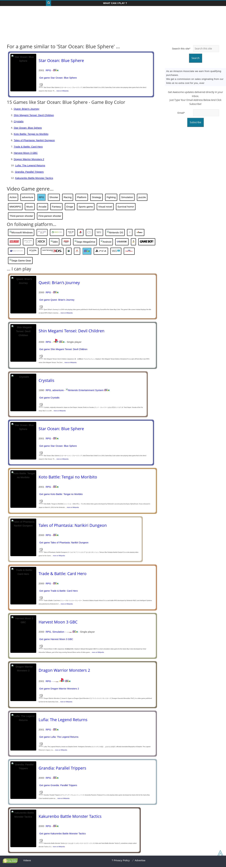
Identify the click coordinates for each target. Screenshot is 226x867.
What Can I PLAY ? (115, 3)
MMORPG (15, 206)
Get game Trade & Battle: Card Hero (58, 591)
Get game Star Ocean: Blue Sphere (58, 77)
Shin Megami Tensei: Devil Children (34, 115)
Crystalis (19, 121)
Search (196, 58)
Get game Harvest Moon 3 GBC (56, 639)
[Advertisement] (113, 24)
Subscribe (195, 122)
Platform (81, 197)
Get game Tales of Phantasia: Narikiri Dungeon (63, 542)
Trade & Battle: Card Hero (28, 146)
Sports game (86, 206)
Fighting (111, 197)
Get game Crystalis (49, 397)
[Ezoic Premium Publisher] (10, 862)
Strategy (96, 197)
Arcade (42, 206)
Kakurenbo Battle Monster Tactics (34, 178)
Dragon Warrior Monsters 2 (29, 159)
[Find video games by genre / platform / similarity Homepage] (48, 3)
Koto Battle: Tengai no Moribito (31, 134)
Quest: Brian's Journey (26, 108)
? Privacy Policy (121, 860)
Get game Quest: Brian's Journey (56, 300)
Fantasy (56, 206)
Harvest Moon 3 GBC (26, 152)
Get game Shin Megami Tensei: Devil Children (63, 349)
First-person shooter (49, 216)
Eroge (69, 206)
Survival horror (125, 206)
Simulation (127, 197)
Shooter (53, 197)
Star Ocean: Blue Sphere (61, 60)
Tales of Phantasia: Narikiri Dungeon (34, 140)
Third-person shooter (21, 216)
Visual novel (105, 206)
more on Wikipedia (62, 91)
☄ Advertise (138, 860)
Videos (27, 860)
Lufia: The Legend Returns (30, 165)
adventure (27, 197)
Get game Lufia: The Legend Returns (58, 737)
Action (13, 197)
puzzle (142, 197)
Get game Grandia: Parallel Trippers (58, 785)
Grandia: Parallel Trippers (29, 171)
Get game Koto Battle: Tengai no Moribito (61, 494)
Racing (68, 197)
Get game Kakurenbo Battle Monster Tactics (62, 833)
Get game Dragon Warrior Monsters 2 (59, 688)
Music (29, 206)
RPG (48, 70)
